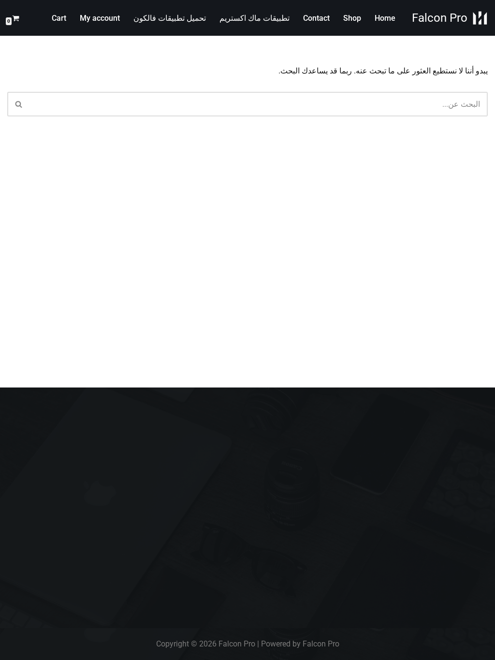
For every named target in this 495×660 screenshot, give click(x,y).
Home (385, 18)
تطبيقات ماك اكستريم (254, 18)
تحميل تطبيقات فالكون (169, 18)
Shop (352, 18)
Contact (316, 18)
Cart (59, 18)
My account (100, 18)
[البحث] (18, 104)
